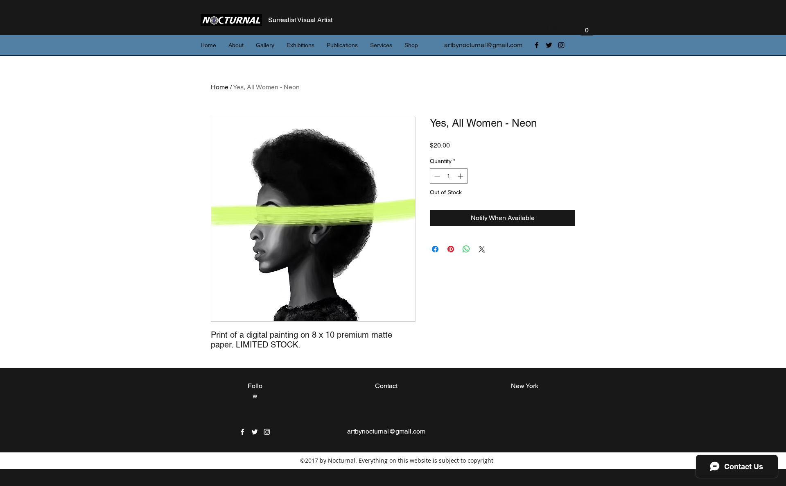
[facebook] (537, 45)
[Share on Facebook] (435, 249)
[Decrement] (436, 176)
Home (219, 87)
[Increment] (461, 176)
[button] (587, 27)
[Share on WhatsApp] (466, 249)
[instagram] (561, 45)
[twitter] (549, 45)
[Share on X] (482, 249)
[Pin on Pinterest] (451, 249)
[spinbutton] (448, 176)
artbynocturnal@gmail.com (483, 45)
